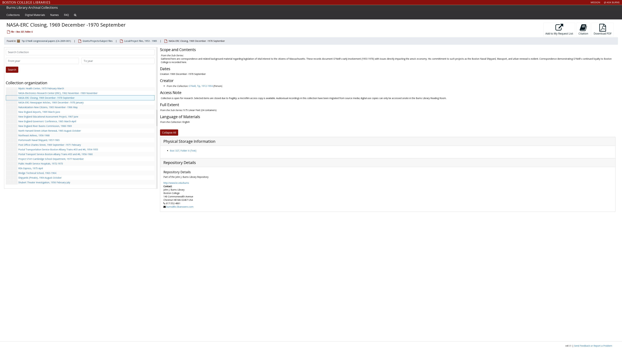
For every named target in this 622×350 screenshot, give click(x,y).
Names (54, 15)
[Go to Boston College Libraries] (26, 2)
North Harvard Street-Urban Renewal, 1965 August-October (49, 130)
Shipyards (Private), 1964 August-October (40, 177)
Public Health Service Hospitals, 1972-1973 (40, 163)
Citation (583, 33)
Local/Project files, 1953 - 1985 (140, 40)
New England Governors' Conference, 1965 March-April (47, 121)
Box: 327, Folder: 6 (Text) (183, 150)
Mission (595, 2)
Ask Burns (613, 2)
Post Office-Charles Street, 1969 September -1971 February (49, 144)
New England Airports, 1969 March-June (39, 111)
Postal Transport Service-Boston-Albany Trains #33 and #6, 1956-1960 (55, 154)
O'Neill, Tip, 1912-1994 (201, 86)
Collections (13, 15)
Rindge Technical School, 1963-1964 (37, 173)
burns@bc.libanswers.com (179, 206)
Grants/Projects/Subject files (98, 40)
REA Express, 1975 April (30, 168)
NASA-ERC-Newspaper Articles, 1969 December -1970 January (51, 102)
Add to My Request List (559, 33)
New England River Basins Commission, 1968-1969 (45, 126)
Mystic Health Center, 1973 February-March (41, 88)
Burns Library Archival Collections (32, 7)
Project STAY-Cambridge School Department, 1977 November (51, 158)
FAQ (66, 15)
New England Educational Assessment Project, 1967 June (48, 116)
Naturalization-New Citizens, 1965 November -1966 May (48, 107)
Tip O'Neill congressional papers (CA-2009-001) (46, 40)
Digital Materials (35, 15)
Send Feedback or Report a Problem (593, 345)
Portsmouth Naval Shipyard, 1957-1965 (39, 140)
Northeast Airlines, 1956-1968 (34, 135)
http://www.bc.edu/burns (176, 182)
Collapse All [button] (169, 132)
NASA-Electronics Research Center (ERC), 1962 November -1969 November (58, 93)
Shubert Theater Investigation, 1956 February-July (44, 182)
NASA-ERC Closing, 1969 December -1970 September (46, 97)
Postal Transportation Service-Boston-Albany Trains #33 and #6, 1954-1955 (58, 149)
